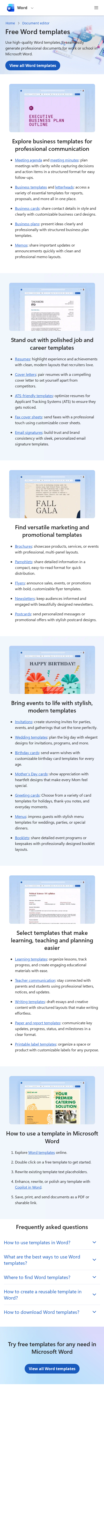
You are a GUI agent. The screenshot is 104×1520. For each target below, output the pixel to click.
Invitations (23, 721)
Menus (20, 816)
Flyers (20, 582)
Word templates (41, 1152)
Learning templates (31, 958)
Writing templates (30, 1001)
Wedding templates (31, 737)
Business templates (31, 186)
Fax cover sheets (28, 416)
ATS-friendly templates (34, 395)
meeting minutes (64, 159)
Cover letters (25, 374)
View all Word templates (32, 65)
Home (10, 23)
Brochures (23, 546)
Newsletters (25, 598)
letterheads (64, 186)
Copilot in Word (28, 1187)
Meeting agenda (28, 159)
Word (22, 7)
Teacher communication (35, 980)
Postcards (23, 613)
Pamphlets (23, 561)
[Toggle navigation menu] (96, 7)
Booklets (22, 837)
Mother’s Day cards (31, 773)
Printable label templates (35, 1044)
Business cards (27, 208)
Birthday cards (27, 752)
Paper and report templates (37, 1022)
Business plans (27, 223)
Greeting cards (27, 795)
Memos (21, 244)
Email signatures (29, 432)
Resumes (22, 358)
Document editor (36, 23)
